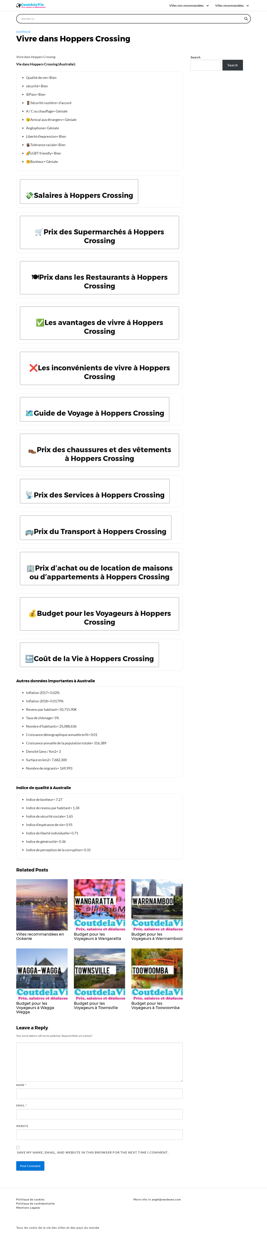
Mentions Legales (28, 1207)
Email (21, 1105)
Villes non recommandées (186, 5)
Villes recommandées (229, 5)
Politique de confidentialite (35, 1203)
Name (21, 1085)
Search (195, 57)
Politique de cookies (30, 1199)
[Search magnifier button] (246, 18)
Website (22, 1126)
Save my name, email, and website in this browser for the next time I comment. (93, 1152)
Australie (23, 31)
